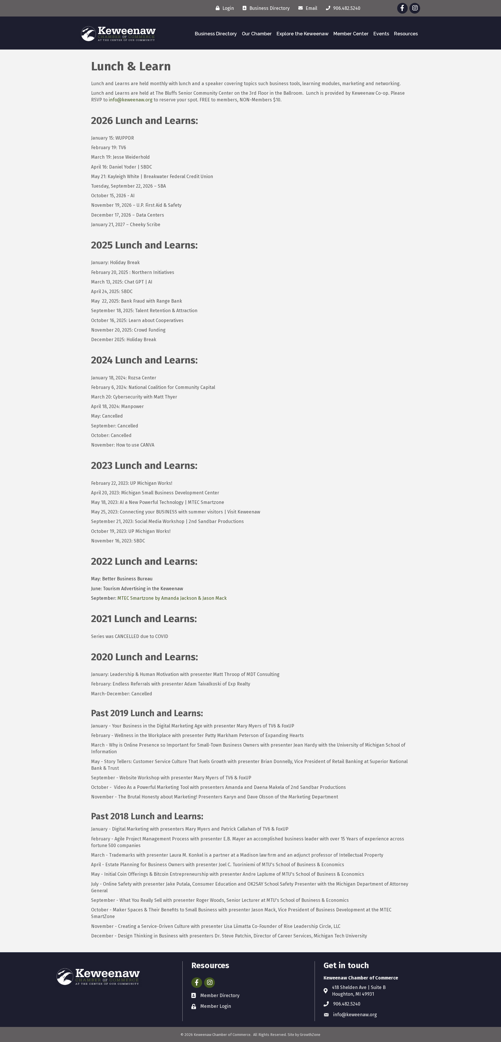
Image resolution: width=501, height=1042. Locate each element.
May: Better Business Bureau (122, 579)
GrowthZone (310, 1034)
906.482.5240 (346, 1004)
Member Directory (219, 995)
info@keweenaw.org (131, 100)
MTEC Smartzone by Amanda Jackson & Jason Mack (172, 598)
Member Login (215, 1006)
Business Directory (216, 33)
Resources (406, 33)
